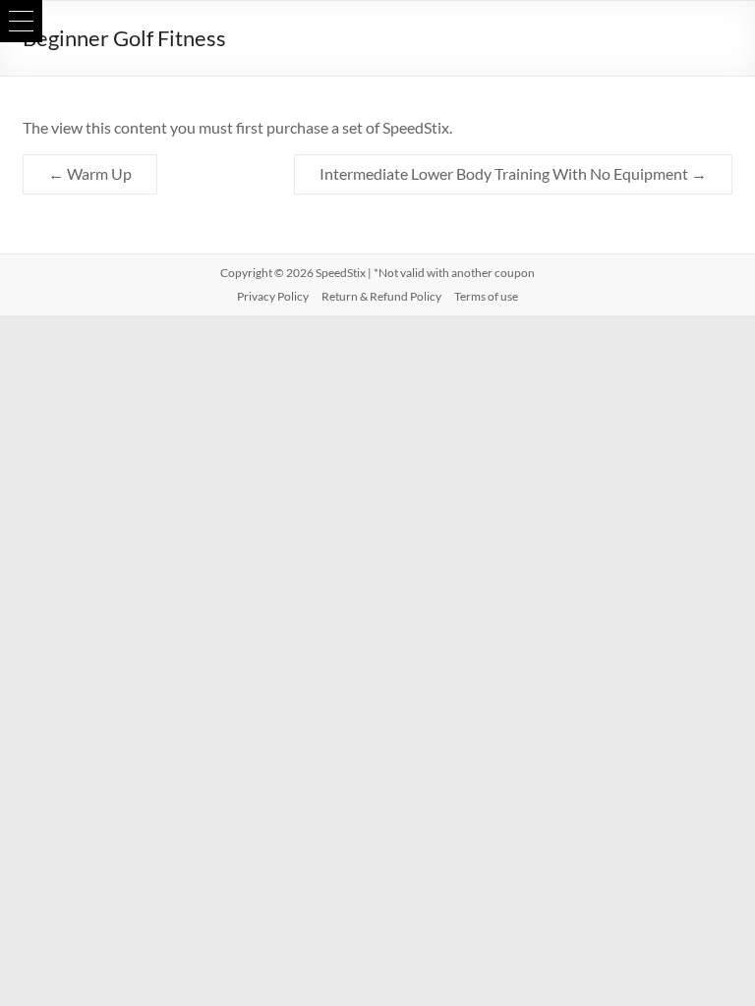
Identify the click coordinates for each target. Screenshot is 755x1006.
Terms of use (486, 296)
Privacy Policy (273, 296)
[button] (21, 21)
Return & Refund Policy (381, 296)
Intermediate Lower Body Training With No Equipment (513, 173)
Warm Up (90, 173)
